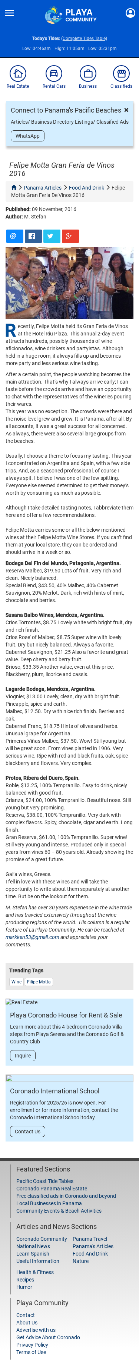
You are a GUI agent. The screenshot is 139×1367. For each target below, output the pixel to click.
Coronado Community (41, 1239)
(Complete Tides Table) (84, 38)
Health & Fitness (35, 1272)
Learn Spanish (32, 1254)
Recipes (25, 1280)
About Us (26, 1323)
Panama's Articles (93, 1246)
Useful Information (37, 1261)
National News (33, 1246)
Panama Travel (90, 1239)
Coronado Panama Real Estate (51, 1188)
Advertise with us (36, 1330)
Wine (16, 982)
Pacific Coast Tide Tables (44, 1181)
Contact (25, 1315)
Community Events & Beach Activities (59, 1211)
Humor (24, 1287)
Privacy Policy (32, 1345)
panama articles (43, 188)
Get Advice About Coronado (48, 1337)
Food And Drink (90, 1254)
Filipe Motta (39, 982)
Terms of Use (31, 1352)
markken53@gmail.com (32, 937)
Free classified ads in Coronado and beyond (66, 1196)
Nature (81, 1261)
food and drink (86, 188)
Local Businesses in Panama (49, 1203)
